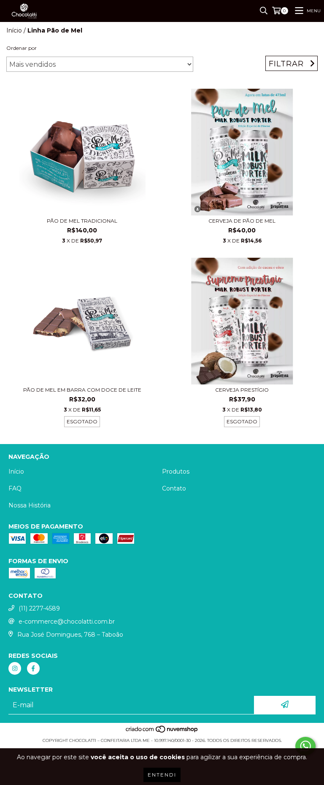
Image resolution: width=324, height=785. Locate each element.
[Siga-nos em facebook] (33, 668)
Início (14, 30)
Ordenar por (21, 48)
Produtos (175, 471)
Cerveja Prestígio (242, 390)
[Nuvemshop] (162, 732)
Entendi (162, 774)
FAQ (15, 488)
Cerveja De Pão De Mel (241, 221)
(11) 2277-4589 (39, 608)
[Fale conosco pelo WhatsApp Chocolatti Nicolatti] (305, 746)
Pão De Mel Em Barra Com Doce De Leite (82, 390)
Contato (174, 488)
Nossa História (29, 505)
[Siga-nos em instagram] (14, 668)
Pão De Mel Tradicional (82, 221)
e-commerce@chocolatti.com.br (67, 621)
